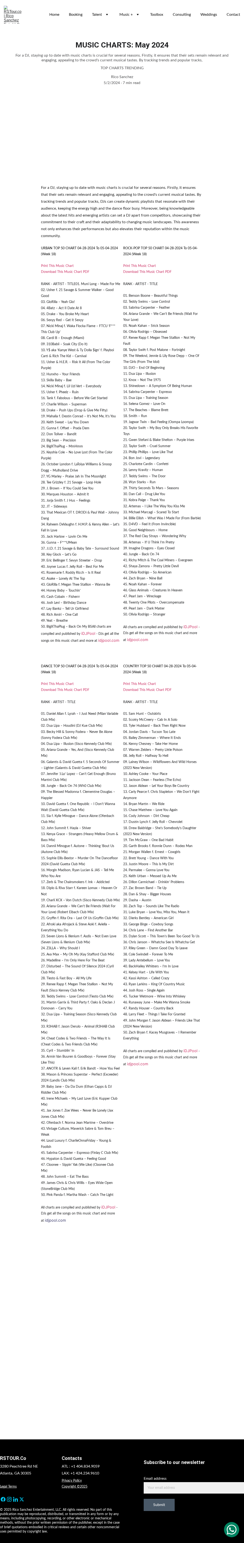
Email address (155, 1478)
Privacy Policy (72, 1480)
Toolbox (156, 14)
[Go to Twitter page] (21, 1499)
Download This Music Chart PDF (65, 272)
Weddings (208, 14)
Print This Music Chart (57, 266)
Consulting (182, 14)
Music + (126, 14)
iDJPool (88, 633)
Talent (97, 14)
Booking (75, 14)
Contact (233, 14)
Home (54, 14)
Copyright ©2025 (74, 1486)
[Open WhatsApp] (231, 1529)
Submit (159, 1505)
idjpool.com (108, 640)
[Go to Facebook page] (3, 1499)
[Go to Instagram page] (9, 1499)
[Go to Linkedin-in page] (15, 1499)
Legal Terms (8, 1486)
